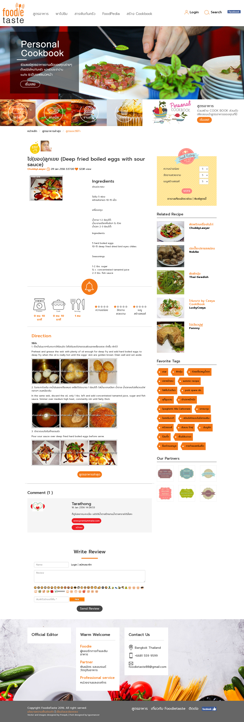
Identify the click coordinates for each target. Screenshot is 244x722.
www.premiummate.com (86, 521)
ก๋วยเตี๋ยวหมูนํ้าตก (201, 371)
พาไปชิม (62, 13)
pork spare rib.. (193, 390)
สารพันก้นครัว (85, 13)
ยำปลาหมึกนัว (188, 399)
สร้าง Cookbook (139, 13)
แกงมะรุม (204, 409)
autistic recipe (191, 381)
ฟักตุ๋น (179, 371)
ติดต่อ (193, 708)
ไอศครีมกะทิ (168, 418)
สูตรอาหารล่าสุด (51, 131)
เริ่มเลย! (204, 119)
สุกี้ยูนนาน (167, 399)
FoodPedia (111, 13)
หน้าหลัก (32, 131)
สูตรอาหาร (41, 13)
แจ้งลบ (78, 527)
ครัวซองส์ (167, 427)
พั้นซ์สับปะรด (184, 436)
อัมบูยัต (207, 427)
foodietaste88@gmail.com (147, 666)
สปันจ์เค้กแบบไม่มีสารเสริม (196, 418)
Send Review (89, 608)
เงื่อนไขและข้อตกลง (67, 712)
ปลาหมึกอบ (167, 381)
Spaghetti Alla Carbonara (176, 409)
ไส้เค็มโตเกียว (169, 390)
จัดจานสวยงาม (172, 175)
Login (194, 12)
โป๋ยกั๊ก (165, 436)
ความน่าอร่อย (171, 169)
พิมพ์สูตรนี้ (200, 199)
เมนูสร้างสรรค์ (171, 181)
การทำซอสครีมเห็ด (195, 446)
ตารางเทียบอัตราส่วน (179, 199)
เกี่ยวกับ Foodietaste (168, 708)
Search (216, 12)
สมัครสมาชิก (85, 564)
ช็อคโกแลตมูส (169, 446)
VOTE (186, 191)
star (164, 371)
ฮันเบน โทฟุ (187, 427)
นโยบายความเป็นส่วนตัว (40, 712)
